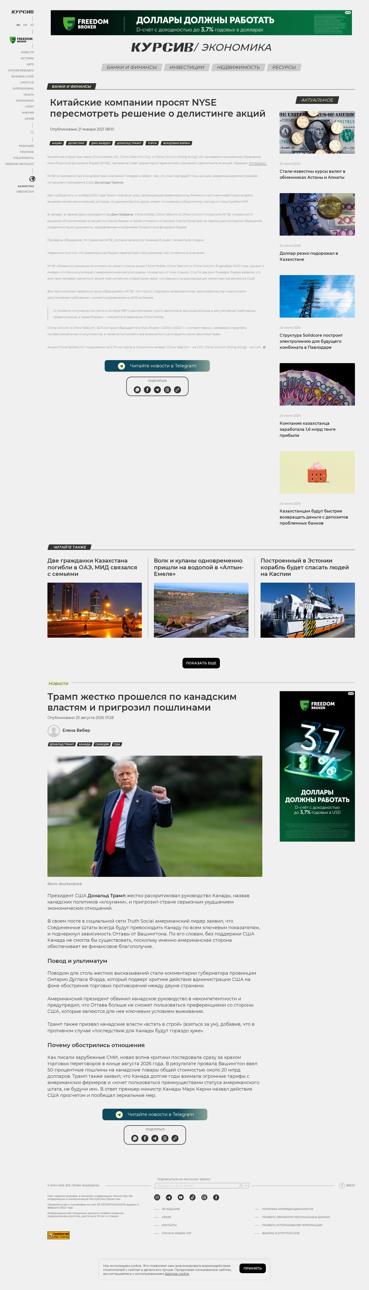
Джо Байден (101, 143)
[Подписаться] (245, 1185)
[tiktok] (193, 1197)
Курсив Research (21, 70)
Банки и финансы (131, 67)
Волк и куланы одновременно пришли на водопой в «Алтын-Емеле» (198, 567)
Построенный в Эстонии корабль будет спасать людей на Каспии (305, 567)
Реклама (27, 152)
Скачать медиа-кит (177, 1233)
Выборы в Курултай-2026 (280, 1233)
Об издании (171, 1209)
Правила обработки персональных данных (296, 1217)
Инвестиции (187, 67)
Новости (27, 52)
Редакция (26, 146)
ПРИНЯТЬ (252, 1268)
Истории (27, 58)
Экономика (25, 100)
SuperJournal (23, 88)
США (117, 744)
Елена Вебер (76, 730)
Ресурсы (284, 67)
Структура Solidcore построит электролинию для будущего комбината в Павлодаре (311, 341)
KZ (32, 25)
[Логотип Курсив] (22, 12)
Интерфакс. (258, 163)
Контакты (169, 1225)
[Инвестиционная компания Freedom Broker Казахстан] (21, 40)
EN (25, 25)
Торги (152, 143)
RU (18, 25)
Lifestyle (27, 82)
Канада (85, 744)
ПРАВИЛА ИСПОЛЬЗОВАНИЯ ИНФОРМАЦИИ (292, 1225)
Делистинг (76, 143)
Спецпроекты (23, 158)
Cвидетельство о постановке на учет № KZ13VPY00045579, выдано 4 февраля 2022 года (93, 1206)
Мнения (28, 112)
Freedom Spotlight (19, 164)
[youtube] (181, 1197)
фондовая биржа (176, 143)
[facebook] (216, 1197)
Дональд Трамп (129, 143)
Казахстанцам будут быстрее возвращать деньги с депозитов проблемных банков (314, 517)
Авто (30, 64)
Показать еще (201, 663)
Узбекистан (25, 191)
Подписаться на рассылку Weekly (184, 1179)
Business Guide (23, 76)
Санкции (102, 744)
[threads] (204, 1197)
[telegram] (169, 1197)
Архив (29, 118)
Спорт (29, 106)
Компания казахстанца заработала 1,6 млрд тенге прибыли (308, 429)
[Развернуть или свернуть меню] (32, 133)
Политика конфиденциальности (287, 1209)
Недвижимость (238, 67)
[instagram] (157, 1197)
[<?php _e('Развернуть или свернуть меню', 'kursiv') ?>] (32, 179)
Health (29, 94)
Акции (56, 143)
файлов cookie (177, 1274)
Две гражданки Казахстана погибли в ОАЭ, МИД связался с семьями (92, 567)
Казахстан (26, 186)
